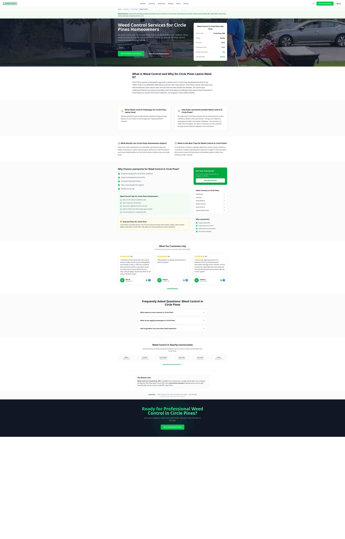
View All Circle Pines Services (159, 54)
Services (143, 4)
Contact (186, 4)
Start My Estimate (210, 180)
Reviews (170, 4)
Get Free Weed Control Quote (131, 54)
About (178, 4)
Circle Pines (134, 9)
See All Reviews (172, 289)
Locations (152, 4)
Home (119, 9)
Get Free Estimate (325, 4)
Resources (161, 4)
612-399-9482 (193, 394)
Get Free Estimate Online (172, 427)
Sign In (338, 3)
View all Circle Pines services (171, 364)
